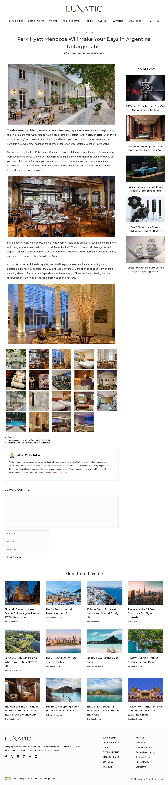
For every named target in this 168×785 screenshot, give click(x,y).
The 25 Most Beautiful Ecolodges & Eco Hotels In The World (103, 710)
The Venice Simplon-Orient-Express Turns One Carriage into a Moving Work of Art (22, 710)
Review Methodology (145, 752)
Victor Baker (71, 53)
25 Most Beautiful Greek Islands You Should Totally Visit (103, 613)
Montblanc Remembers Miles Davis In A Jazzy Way (28, 443)
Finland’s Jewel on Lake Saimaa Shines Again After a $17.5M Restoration (22, 613)
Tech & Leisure (71, 21)
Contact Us (141, 767)
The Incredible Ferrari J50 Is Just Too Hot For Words (28, 440)
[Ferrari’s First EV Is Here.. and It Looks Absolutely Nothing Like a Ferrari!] (145, 169)
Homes (89, 21)
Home (78, 32)
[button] (150, 21)
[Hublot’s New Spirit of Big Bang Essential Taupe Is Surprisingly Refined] (145, 250)
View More (135, 21)
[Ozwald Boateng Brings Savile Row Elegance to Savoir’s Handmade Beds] (145, 129)
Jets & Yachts (36, 21)
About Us (140, 738)
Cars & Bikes (16, 21)
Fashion (103, 21)
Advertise (140, 742)
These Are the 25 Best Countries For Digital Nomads (141, 613)
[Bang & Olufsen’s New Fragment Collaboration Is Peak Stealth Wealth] (145, 210)
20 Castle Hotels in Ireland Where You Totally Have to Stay (21, 662)
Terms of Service (144, 757)
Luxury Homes (111, 757)
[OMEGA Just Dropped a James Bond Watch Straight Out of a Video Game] (145, 88)
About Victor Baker (28, 455)
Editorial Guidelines (145, 747)
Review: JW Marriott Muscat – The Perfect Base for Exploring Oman (145, 710)
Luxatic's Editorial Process (56, 472)
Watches (118, 21)
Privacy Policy (142, 762)
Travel (53, 21)
